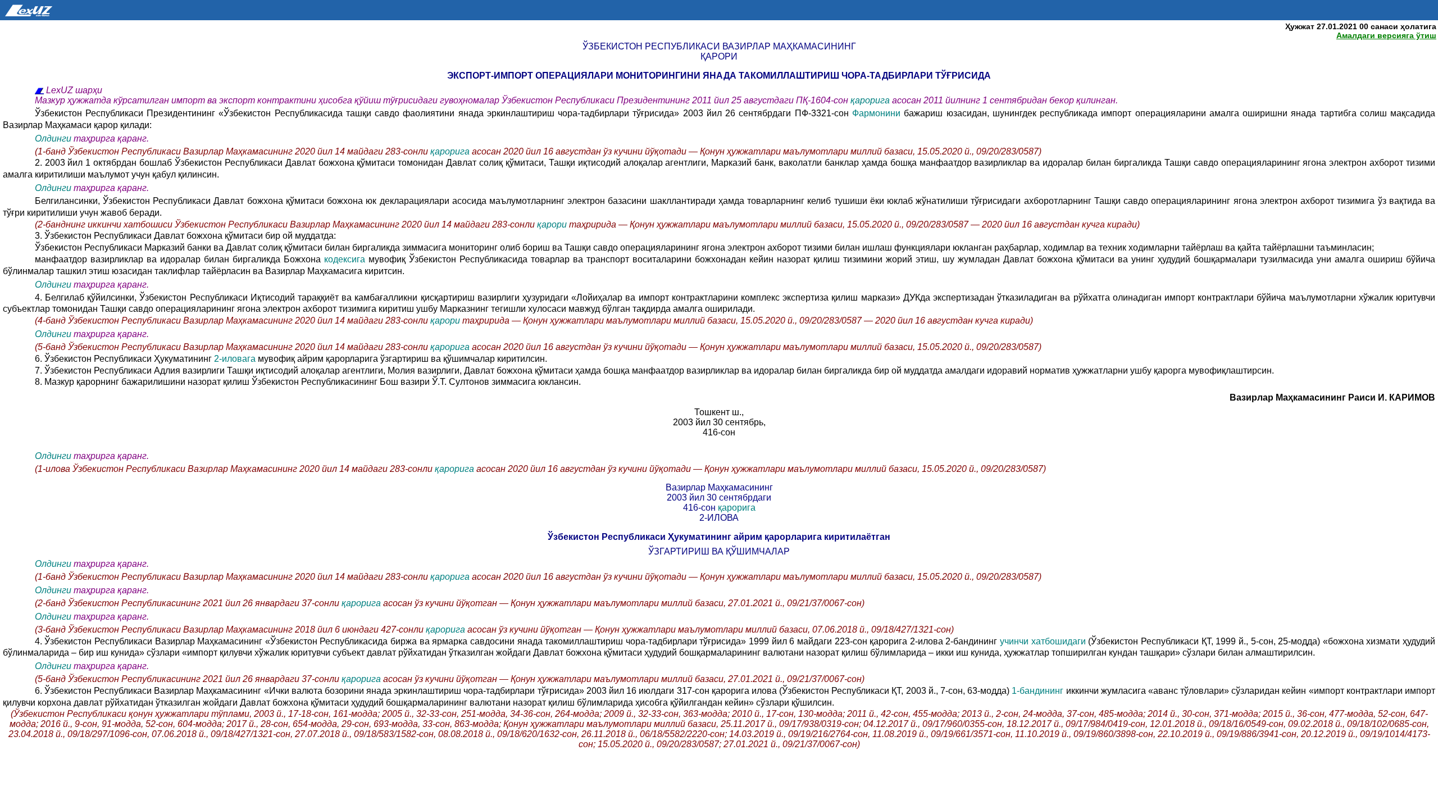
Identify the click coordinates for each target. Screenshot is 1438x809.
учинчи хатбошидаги (1044, 641)
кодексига (346, 259)
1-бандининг (1036, 691)
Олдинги (53, 138)
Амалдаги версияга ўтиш (1386, 35)
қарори (553, 224)
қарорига (870, 100)
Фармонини (878, 113)
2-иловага (236, 358)
